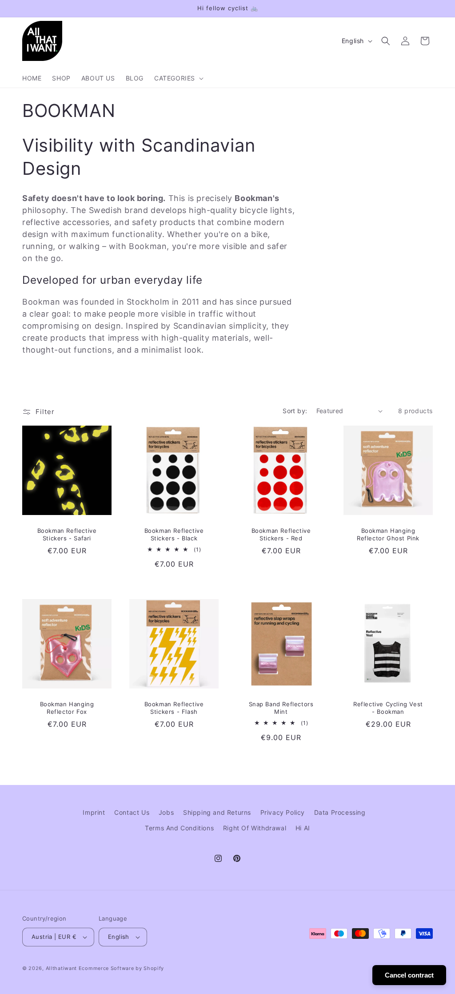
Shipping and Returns (217, 812)
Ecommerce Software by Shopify (121, 968)
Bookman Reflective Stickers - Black (174, 534)
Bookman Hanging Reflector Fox (67, 707)
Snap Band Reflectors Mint (281, 707)
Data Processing (340, 812)
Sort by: (295, 411)
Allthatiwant (61, 968)
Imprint (94, 812)
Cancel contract (409, 975)
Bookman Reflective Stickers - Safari (67, 534)
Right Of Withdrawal (254, 828)
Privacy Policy (282, 812)
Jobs (166, 812)
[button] (178, 78)
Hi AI (302, 828)
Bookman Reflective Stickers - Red (281, 534)
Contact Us (131, 812)
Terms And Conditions (179, 828)
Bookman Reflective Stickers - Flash (174, 707)
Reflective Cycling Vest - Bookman (388, 707)
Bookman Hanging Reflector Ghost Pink (388, 534)
